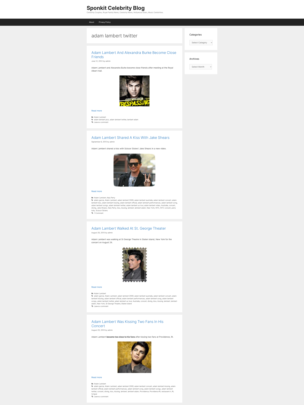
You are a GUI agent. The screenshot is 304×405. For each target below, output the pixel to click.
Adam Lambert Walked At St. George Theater (128, 228)
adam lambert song (169, 203)
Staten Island (126, 304)
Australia (164, 205)
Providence (144, 391)
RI (172, 391)
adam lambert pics (101, 120)
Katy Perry (111, 198)
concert (172, 205)
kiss (118, 208)
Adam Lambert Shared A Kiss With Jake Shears (130, 137)
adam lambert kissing (110, 203)
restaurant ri (166, 391)
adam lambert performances (149, 203)
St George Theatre (113, 304)
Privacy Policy (105, 22)
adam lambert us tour (134, 205)
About (91, 22)
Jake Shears (102, 208)
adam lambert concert (162, 200)
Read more (96, 111)
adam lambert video (152, 205)
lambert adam (132, 120)
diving (93, 208)
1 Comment (98, 213)
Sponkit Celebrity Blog (116, 8)
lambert (131, 208)
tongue (94, 394)
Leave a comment (101, 122)
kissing (124, 208)
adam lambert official (128, 203)
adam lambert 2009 (125, 200)
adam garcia (99, 200)
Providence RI (155, 391)
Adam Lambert (100, 117)
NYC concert (165, 208)
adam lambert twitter (118, 120)
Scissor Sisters (102, 210)
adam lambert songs (99, 205)
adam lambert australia (143, 200)
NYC (157, 208)
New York (151, 208)
